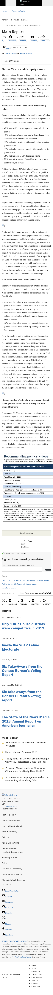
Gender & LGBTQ (9, 848)
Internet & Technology (12, 868)
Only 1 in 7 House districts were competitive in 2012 (23, 626)
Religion (5, 837)
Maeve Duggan (26, 53)
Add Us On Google (20, 47)
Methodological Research (13, 880)
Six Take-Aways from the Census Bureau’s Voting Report (22, 670)
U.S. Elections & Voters (22, 584)
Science (5, 863)
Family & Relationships (12, 852)
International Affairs (11, 820)
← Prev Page (26, 541)
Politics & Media (43, 580)
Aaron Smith (9, 53)
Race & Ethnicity (9, 831)
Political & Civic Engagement (24, 580)
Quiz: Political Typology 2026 (21, 752)
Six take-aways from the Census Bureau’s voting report (22, 695)
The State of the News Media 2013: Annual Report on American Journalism (26, 721)
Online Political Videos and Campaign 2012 (23, 25)
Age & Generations (10, 842)
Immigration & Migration (13, 826)
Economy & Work (9, 857)
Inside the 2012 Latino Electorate (20, 647)
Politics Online (7, 584)
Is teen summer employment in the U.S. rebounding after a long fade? (27, 779)
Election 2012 (7, 580)
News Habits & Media (12, 874)
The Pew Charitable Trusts (21, 957)
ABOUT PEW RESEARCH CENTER (14, 941)
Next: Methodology (26, 533)
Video (34, 584)
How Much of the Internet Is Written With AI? (25, 744)
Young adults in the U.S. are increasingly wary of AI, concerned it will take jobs (27, 760)
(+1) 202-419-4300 (9, 807)
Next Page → (26, 547)
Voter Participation (9, 588)
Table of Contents (11, 60)
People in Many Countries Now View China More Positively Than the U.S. (25, 769)
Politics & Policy (9, 814)
